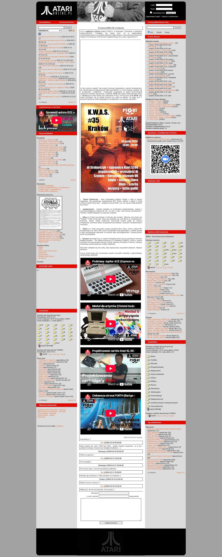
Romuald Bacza (153, 290)
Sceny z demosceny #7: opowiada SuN (53, 53)
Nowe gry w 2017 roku (47, 156)
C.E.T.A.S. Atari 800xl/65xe (157, 76)
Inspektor (42, 394)
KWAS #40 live (44, 77)
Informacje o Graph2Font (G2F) (159, 61)
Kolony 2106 (43, 376)
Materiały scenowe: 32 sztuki (49, 233)
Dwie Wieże (43, 387)
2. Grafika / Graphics (155, 103)
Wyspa (41, 382)
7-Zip (57, 354)
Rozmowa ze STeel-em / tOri (49, 37)
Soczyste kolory (153, 461)
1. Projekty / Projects (154, 101)
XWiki (40, 249)
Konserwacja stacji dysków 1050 (51, 149)
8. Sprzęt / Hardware (154, 114)
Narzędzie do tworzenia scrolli (50, 143)
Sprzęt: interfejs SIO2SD (156, 337)
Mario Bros (43, 371)
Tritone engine (44, 174)
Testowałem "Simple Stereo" (157, 447)
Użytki (159, 32)
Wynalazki (150, 427)
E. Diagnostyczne (156, 399)
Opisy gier (41, 358)
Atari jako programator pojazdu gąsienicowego (164, 429)
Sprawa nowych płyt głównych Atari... (160, 43)
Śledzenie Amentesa (154, 291)
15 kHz (150, 94)
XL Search (42, 258)
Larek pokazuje (44, 158)
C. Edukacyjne (155, 392)
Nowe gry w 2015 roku (47, 163)
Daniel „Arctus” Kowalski (156, 284)
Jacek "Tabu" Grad (154, 300)
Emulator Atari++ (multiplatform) (49, 189)
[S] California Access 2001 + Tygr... (160, 65)
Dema (167, 32)
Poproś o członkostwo (170, 16)
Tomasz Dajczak (153, 277)
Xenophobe (43, 373)
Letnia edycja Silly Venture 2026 (50, 48)
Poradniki (41, 138)
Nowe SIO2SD (152, 436)
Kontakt (40, 262)
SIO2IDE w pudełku (154, 467)
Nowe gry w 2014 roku (47, 172)
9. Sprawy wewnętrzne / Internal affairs (161, 116)
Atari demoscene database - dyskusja (51, 411)
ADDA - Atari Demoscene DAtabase (160, 236)
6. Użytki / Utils (152, 110)
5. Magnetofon (155, 371)
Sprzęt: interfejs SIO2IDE (156, 336)
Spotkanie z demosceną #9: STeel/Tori (53, 44)
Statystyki (41, 417)
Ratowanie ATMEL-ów (155, 440)
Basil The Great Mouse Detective (51, 389)
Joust (41, 367)
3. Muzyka (153, 363)
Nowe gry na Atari (153, 72)
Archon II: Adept (45, 378)
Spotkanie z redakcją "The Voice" (51, 73)
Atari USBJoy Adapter (155, 323)
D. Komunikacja (155, 396)
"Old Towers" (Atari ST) (47, 360)
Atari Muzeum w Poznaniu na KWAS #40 (53, 57)
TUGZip (62, 354)
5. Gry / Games (153, 108)
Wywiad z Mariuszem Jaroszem (159, 273)
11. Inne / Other (153, 119)
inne (57, 343)
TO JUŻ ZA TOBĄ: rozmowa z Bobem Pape (163, 295)
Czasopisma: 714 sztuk (47, 231)
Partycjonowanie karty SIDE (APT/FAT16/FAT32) (56, 165)
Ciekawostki (151, 79)
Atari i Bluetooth (153, 432)
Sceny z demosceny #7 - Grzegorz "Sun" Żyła (56, 62)
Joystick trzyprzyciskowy (156, 451)
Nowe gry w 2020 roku (47, 152)
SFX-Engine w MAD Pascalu (49, 141)
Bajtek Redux (43, 242)
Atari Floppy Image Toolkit (48, 91)
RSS (70, 30)
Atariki (40, 247)
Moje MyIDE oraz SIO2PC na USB (159, 452)
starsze (73, 180)
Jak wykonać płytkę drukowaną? (159, 456)
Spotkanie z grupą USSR (48, 78)
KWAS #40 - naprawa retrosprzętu (51, 84)
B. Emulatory (154, 388)
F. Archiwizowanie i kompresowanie (163, 403)
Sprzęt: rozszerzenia (155, 326)
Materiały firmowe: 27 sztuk (49, 236)
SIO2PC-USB (152, 434)
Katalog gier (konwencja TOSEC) (50, 350)
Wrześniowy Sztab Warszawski (159, 54)
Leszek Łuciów (152, 293)
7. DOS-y (152, 378)
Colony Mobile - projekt (46, 415)
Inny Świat (42, 393)
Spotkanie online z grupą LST (49, 93)
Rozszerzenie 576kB (155, 460)
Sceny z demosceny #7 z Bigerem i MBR (54, 87)
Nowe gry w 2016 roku (47, 161)
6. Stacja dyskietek (156, 374)
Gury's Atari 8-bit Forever (47, 251)
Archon (41, 384)
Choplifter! (42, 365)
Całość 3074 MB (46, 346)
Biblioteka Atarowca (45, 195)
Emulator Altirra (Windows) (48, 191)
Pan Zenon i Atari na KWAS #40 (50, 69)
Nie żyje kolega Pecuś (47, 60)
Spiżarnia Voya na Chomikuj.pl (49, 240)
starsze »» (72, 102)
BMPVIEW (42, 169)
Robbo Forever (44, 375)
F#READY (151, 282)
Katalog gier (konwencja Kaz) (48, 315)
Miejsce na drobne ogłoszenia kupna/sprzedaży (164, 332)
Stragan (149, 317)
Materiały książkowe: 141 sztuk (50, 234)
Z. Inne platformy (156, 406)
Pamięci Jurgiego (45, 51)
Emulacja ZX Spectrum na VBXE (50, 160)
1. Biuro (152, 356)
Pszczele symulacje (154, 68)
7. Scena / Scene (153, 112)
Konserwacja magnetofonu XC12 (51, 151)
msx (174, 253)
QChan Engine (44, 176)
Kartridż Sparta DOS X (47, 145)
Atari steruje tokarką (154, 469)
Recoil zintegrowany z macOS (50, 96)
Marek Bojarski (152, 308)
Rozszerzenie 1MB (154, 449)
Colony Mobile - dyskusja (47, 413)
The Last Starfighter (46, 385)
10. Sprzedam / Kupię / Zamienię (159, 117)
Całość (44, 354)
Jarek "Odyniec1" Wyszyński (158, 306)
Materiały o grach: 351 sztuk (49, 238)
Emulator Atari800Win (46, 186)
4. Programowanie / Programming (159, 106)
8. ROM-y (152, 381)
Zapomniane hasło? (153, 16)
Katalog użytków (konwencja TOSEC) (161, 413)
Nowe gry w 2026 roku (47, 140)
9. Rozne (152, 385)
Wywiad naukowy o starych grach (159, 83)
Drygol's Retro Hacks (46, 256)
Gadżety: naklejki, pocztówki (157, 328)
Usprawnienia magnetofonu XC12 (51, 147)
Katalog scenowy (152, 240)
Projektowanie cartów (155, 441)
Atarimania (42, 253)
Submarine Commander (47, 362)
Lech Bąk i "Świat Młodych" (157, 279)
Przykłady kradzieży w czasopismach (161, 90)
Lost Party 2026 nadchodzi (48, 66)
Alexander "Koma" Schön (156, 302)
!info (167, 250)
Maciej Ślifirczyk (153, 304)
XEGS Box (151, 463)
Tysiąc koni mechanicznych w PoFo (52, 40)
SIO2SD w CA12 (153, 438)
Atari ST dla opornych (46, 171)
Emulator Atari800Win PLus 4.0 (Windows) (53, 187)
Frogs (41, 364)
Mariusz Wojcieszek (154, 288)
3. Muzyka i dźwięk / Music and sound (161, 105)
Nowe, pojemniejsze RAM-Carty (159, 319)
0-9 (41, 325)
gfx (181, 246)
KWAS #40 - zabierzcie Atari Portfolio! (52, 80)
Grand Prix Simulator (46, 396)
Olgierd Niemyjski (153, 310)
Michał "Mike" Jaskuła (155, 281)
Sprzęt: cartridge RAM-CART (158, 330)
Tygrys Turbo (152, 445)
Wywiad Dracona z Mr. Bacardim (159, 275)
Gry (151, 32)
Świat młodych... (153, 47)
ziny (166, 264)
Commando (43, 369)
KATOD (150, 286)
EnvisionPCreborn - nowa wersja (159, 50)
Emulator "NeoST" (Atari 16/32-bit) (159, 86)
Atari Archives (43, 254)
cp (181, 243)
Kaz (102, 443)
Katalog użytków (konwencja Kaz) (159, 346)
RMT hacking (152, 57)
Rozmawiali (150, 271)
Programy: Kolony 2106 (155, 325)
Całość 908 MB (155, 409)
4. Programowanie (156, 367)
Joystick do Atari (153, 443)
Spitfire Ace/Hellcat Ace (47, 380)
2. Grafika (153, 360)
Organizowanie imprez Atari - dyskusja (52, 410)
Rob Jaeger (151, 299)
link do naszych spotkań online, (158, 139)
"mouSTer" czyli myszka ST (157, 321)
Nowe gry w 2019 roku (47, 154)
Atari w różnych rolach (155, 465)
